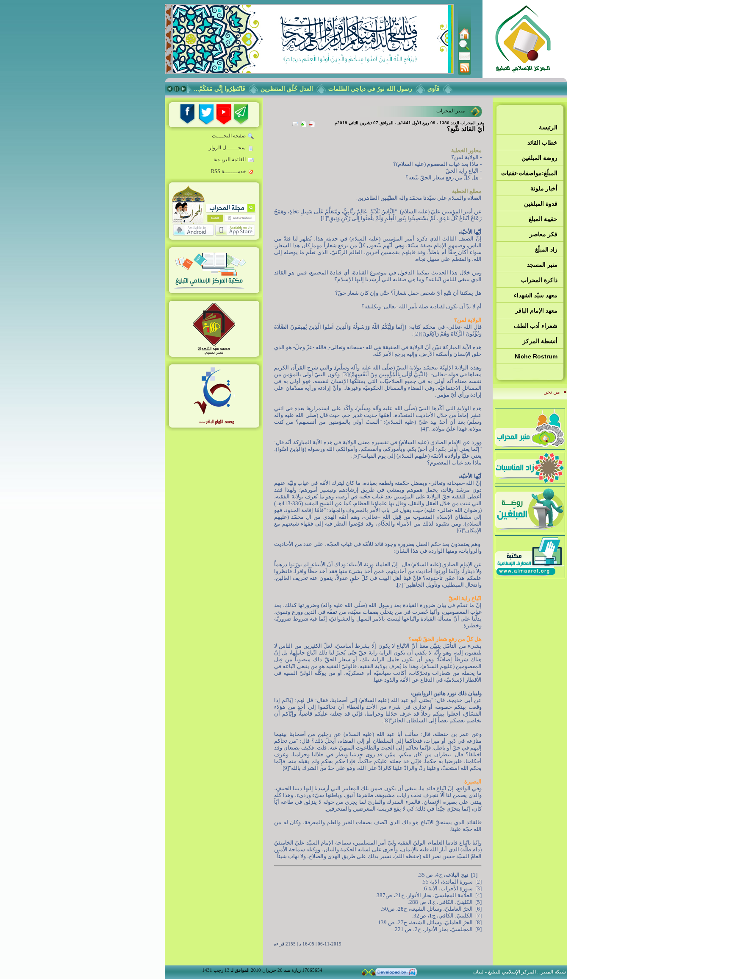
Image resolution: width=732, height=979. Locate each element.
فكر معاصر (543, 234)
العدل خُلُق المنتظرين (297, 88)
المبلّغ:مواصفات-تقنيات (529, 173)
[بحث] (464, 49)
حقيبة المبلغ (543, 218)
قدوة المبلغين (540, 203)
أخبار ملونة (543, 188)
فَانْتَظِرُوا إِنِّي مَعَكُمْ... (230, 88)
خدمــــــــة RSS (228, 171)
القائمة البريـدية (230, 159)
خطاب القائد (542, 142)
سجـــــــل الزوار (227, 148)
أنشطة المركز (540, 341)
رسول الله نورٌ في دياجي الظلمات (381, 88)
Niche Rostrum (536, 356)
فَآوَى (444, 88)
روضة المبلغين (539, 157)
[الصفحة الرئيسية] (464, 37)
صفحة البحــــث (229, 136)
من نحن (551, 392)
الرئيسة (548, 127)
